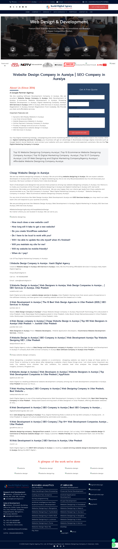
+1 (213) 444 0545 (43, 2)
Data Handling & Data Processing (44, 491)
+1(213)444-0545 (11, 525)
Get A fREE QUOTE (98, 7)
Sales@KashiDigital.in (72, 2)
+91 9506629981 (22, 277)
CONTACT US (83, 12)
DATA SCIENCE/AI (59, 12)
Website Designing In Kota (70, 519)
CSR (91, 12)
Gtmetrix (20, 366)
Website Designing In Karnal (71, 523)
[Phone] (113, 540)
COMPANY (35, 12)
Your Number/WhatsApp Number (81, 101)
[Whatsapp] (113, 545)
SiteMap (63, 527)
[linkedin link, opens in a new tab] (19, 7)
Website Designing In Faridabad (72, 504)
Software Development (69, 487)
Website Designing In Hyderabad (44, 512)
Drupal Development (68, 501)
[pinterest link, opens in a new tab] (26, 7)
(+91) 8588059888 (24, 2)
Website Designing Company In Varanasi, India (82, 544)
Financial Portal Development (71, 491)
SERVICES (46, 12)
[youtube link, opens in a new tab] (23, 7)
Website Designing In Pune (42, 523)
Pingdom (28, 366)
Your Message (74, 116)
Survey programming (40, 498)
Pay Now (35, 530)
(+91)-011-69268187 (12, 520)
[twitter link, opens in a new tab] (13, 7)
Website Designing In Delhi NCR (44, 516)
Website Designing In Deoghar (72, 516)
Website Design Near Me (41, 527)
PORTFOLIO (73, 12)
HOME (28, 12)
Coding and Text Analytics (42, 495)
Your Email (73, 108)
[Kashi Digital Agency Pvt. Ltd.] (59, 7)
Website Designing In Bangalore (44, 508)
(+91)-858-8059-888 (12, 522)
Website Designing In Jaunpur (72, 512)
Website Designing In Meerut (71, 508)
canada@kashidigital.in (14, 499)
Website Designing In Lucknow (44, 519)
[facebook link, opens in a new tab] (10, 7)
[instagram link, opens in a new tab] (16, 7)
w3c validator (50, 364)
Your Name (73, 94)
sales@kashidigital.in (23, 280)
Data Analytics (37, 487)
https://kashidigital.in (18, 273)
